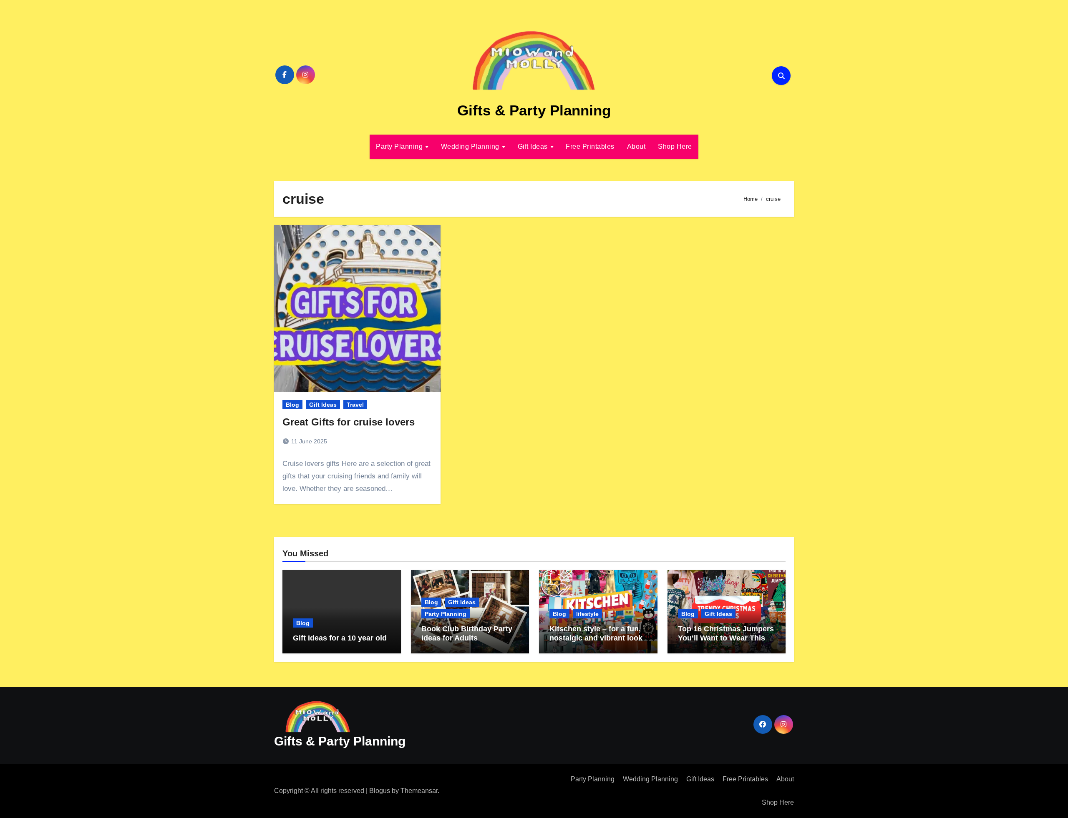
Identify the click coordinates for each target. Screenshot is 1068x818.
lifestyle (587, 613)
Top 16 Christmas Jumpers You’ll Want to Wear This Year (726, 638)
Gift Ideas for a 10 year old (340, 638)
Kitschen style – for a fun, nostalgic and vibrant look (595, 633)
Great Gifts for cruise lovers (348, 422)
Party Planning (400, 146)
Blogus (379, 790)
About (636, 146)
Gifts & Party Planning (534, 110)
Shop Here (675, 146)
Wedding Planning (471, 146)
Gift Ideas (534, 146)
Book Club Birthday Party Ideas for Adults (466, 633)
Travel (355, 404)
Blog (292, 404)
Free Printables (590, 146)
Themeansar (419, 790)
